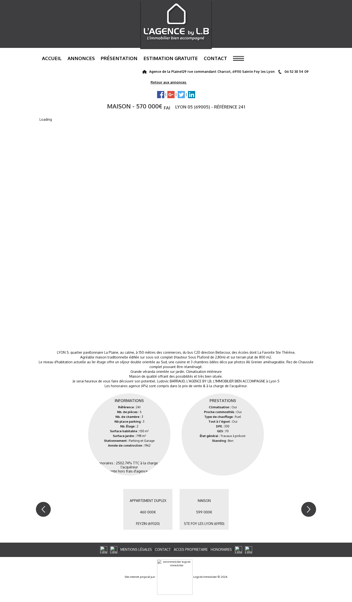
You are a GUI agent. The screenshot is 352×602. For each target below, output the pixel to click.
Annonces (81, 58)
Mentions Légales (136, 549)
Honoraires (221, 549)
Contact (215, 58)
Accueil (52, 58)
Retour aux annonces (169, 82)
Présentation (119, 58)
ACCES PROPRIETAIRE (191, 549)
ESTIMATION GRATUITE (170, 58)
